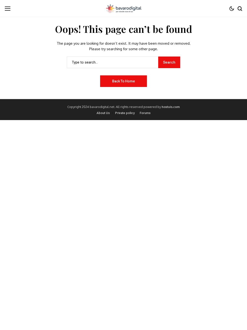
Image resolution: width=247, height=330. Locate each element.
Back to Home (123, 81)
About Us (103, 113)
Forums (145, 113)
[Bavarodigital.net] (123, 8)
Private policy (125, 113)
